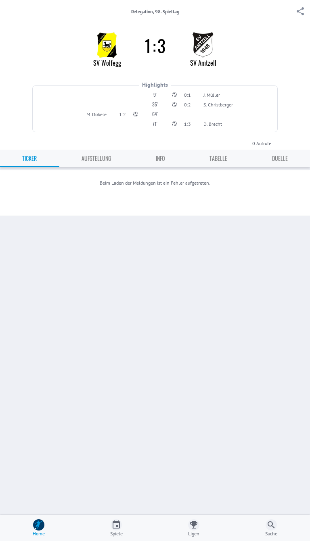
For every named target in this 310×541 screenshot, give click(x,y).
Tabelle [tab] (218, 158)
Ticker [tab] (29, 158)
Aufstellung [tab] (96, 158)
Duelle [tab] (280, 158)
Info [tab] (160, 158)
